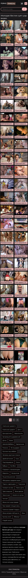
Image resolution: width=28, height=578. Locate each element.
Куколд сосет (6, 517)
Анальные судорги (8, 429)
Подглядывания (7, 462)
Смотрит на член (7, 488)
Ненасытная (15, 473)
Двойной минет (7, 458)
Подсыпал (21, 484)
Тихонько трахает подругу (11, 509)
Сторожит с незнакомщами (11, 469)
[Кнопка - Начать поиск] (24, 9)
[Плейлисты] (22, 3)
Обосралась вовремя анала (11, 480)
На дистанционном (8, 477)
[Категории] (25, 3)
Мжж (23, 513)
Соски (18, 462)
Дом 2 (20, 429)
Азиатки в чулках (18, 495)
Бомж (11, 440)
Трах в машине (7, 491)
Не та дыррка (15, 448)
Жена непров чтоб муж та (10, 513)
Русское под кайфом (9, 451)
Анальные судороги (9, 426)
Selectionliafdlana (8, 444)
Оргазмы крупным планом (11, 455)
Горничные (6, 495)
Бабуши (5, 466)
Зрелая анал (20, 444)
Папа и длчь (20, 488)
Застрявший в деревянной (11, 437)
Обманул (17, 517)
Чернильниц (18, 433)
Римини (5, 448)
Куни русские (7, 433)
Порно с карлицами (9, 484)
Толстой (5, 498)
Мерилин (5, 473)
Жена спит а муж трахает (10, 502)
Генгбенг (13, 466)
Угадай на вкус (7, 520)
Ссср (17, 458)
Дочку (4, 440)
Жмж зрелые (19, 491)
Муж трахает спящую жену (11, 506)
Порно (8, 3)
